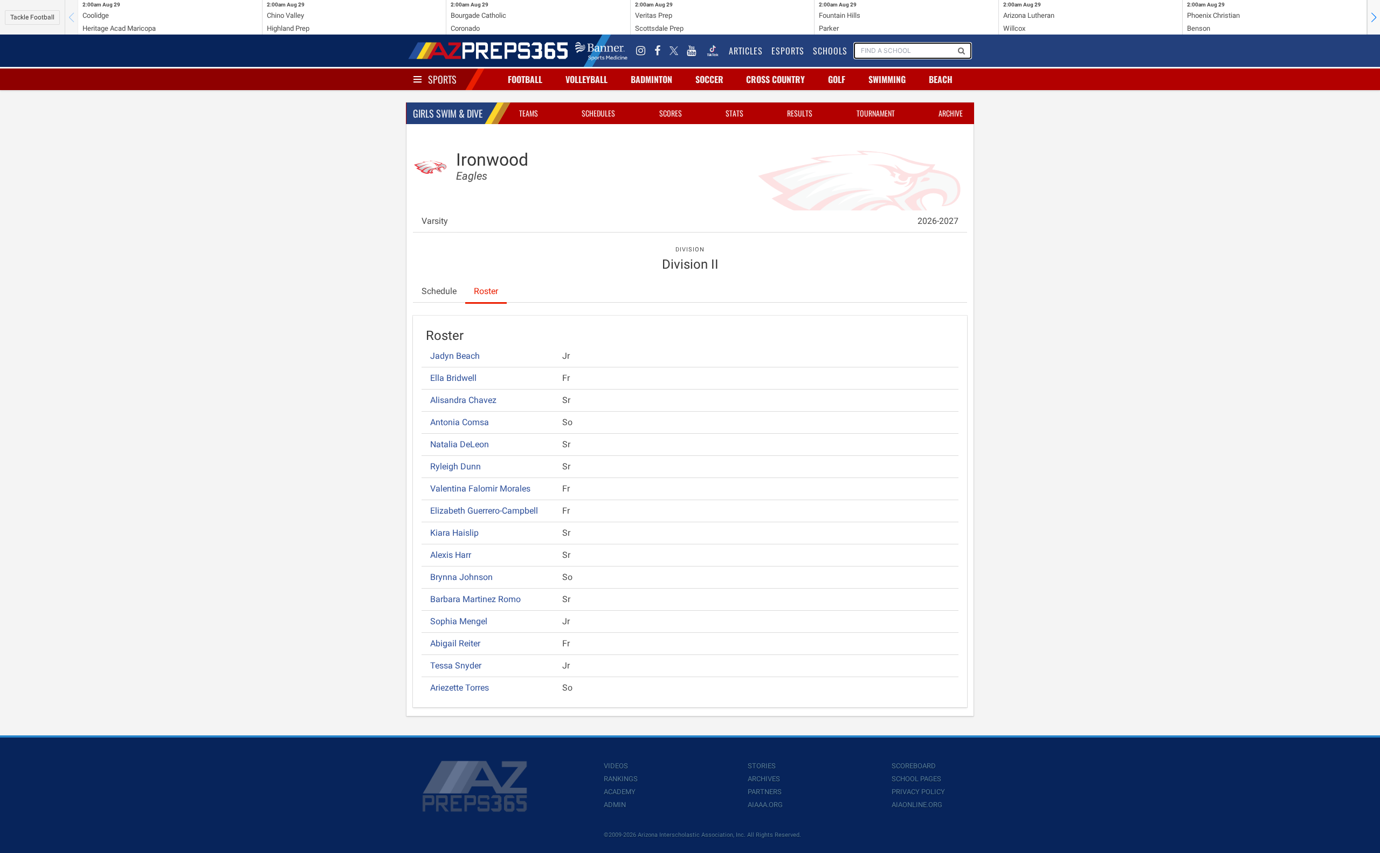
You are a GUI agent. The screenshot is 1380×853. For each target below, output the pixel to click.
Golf (836, 79)
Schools (830, 50)
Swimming (887, 79)
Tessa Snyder (455, 665)
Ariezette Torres (459, 688)
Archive (951, 113)
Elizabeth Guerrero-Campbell (484, 511)
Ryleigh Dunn (455, 466)
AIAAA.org (765, 805)
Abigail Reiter (455, 643)
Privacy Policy (918, 792)
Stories (762, 766)
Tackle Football (32, 17)
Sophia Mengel (458, 621)
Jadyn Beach (455, 356)
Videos (616, 766)
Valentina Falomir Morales (480, 488)
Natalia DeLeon (459, 444)
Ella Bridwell (453, 378)
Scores (670, 113)
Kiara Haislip (454, 533)
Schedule (439, 291)
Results (799, 113)
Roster (486, 291)
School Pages (916, 779)
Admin (615, 805)
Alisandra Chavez (463, 400)
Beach (941, 79)
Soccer (709, 79)
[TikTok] (712, 51)
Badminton (651, 79)
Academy (620, 792)
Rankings (621, 779)
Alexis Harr (450, 555)
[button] (1373, 17)
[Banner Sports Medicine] (601, 50)
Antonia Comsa (459, 422)
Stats (734, 113)
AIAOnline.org (917, 805)
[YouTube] (692, 50)
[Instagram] (641, 50)
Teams (528, 113)
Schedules (598, 113)
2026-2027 (937, 221)
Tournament (876, 113)
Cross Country (775, 79)
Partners (765, 792)
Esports (787, 50)
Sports (442, 79)
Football (525, 79)
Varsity (435, 221)
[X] (673, 50)
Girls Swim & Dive (447, 113)
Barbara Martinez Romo (475, 599)
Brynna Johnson (461, 577)
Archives (764, 779)
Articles (746, 50)
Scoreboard (914, 766)
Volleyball (586, 79)
